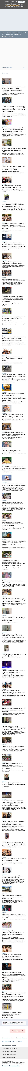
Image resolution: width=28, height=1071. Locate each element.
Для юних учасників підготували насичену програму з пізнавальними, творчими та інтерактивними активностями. (14, 135)
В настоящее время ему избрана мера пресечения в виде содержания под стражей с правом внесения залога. (14, 304)
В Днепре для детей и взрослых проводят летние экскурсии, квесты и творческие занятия (13, 523)
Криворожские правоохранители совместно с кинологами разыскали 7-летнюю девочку (13, 896)
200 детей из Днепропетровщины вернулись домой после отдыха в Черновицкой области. (13, 696)
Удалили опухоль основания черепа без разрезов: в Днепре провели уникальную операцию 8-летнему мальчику (14, 89)
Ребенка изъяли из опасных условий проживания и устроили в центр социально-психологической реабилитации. (13, 266)
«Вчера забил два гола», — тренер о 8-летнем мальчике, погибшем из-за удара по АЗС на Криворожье (14, 376)
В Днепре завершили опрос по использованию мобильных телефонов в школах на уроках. (12, 362)
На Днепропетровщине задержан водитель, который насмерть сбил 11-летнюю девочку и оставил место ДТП (13, 244)
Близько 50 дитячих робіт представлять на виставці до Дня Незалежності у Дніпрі (14, 150)
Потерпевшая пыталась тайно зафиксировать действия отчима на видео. (12, 438)
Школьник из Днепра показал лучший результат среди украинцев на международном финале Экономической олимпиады (13, 168)
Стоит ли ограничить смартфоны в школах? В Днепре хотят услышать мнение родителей (12, 416)
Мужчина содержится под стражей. (10, 622)
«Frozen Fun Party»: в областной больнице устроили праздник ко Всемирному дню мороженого (11, 956)
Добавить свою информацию (8, 1057)
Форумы (11, 36)
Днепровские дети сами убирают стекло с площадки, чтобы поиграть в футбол (13, 503)
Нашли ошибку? (13, 1048)
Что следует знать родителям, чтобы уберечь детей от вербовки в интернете (14, 467)
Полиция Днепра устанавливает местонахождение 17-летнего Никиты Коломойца (13, 784)
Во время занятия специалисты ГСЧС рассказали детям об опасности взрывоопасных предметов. (13, 1000)
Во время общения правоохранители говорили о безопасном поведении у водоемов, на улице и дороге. (13, 863)
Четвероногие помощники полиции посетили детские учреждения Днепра (13, 843)
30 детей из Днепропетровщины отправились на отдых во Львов (11, 186)
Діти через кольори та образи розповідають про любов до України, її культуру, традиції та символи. (13, 154)
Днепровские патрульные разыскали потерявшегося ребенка (13, 747)
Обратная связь (5, 1048)
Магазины (4, 36)
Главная (4, 1037)
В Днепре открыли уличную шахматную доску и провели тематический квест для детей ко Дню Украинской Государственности (13, 563)
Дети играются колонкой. (7, 1017)
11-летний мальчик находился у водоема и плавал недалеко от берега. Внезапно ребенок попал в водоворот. (13, 210)
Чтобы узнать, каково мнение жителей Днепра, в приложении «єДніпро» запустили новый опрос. (13, 420)
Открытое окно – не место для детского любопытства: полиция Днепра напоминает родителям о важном (14, 338)
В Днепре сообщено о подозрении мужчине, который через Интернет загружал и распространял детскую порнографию (12, 299)
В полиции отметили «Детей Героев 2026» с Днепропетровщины (12, 876)
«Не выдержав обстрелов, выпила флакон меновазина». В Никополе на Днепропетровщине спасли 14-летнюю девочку (13, 975)
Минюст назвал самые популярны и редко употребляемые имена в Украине (13, 484)
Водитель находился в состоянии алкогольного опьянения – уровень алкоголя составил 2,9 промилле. (12, 249)
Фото (2, 34)
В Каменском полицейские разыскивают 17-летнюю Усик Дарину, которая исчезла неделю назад (13, 727)
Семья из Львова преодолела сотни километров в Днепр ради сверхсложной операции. (13, 94)
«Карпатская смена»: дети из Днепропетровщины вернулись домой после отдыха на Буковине (13, 692)
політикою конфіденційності (13, 5)
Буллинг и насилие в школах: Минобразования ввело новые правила (13, 279)
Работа (13, 1041)
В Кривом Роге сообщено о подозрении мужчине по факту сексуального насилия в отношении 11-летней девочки (14, 543)
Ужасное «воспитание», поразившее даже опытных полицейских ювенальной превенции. (13, 714)
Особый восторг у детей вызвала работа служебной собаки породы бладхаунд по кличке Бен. (13, 846)
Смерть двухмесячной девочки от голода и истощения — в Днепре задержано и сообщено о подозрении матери (13, 636)
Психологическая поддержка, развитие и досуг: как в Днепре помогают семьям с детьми (13, 318)
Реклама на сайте (14, 1065)
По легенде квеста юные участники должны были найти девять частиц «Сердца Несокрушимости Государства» (13, 568)
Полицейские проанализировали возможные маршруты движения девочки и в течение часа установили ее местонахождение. (12, 901)
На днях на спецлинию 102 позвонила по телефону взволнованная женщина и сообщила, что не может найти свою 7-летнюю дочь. (13, 585)
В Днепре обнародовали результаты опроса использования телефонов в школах (12, 358)
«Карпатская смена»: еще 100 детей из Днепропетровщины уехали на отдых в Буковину (14, 915)
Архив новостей (17, 1031)
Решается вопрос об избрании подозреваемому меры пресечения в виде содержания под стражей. (13, 830)
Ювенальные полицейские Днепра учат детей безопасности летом (14, 859)
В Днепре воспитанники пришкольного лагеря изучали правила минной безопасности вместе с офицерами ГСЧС (14, 995)
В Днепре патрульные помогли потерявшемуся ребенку (11, 451)
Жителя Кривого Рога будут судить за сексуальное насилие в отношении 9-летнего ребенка (13, 618)
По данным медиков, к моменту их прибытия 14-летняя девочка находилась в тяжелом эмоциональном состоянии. (13, 980)
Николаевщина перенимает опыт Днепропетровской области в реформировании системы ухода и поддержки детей (12, 766)
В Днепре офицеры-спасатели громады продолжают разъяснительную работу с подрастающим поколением (13, 599)
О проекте (5, 1065)
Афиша (3, 32)
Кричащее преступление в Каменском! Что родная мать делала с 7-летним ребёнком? (13, 710)
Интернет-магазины (6, 1045)
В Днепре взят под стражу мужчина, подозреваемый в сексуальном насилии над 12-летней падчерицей (13, 434)
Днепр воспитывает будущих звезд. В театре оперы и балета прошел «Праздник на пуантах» (13, 672)
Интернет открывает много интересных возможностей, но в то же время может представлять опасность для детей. (14, 471)
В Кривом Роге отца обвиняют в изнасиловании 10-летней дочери (12, 262)
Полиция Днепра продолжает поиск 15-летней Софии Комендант (14, 655)
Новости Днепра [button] (7, 67)
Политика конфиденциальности (9, 1054)
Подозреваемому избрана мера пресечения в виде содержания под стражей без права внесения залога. (14, 548)
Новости (9, 32)
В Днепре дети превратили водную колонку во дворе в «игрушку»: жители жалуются (12, 1014)
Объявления (17, 34)
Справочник (9, 34)
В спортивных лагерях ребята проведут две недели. (13, 919)
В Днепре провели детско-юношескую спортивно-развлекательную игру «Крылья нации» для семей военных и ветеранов (13, 226)
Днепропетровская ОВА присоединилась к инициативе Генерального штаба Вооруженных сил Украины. (13, 190)
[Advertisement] (14, 17)
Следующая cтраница (13, 1023)
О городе (23, 32)
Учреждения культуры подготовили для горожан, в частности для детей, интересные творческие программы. (13, 528)
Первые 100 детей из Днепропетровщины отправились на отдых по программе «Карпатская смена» (13, 933)
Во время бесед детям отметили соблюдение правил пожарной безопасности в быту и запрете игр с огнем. (14, 604)
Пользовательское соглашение (9, 1051)
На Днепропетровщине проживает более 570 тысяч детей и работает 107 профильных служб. (13, 402)
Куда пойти (16, 32)
